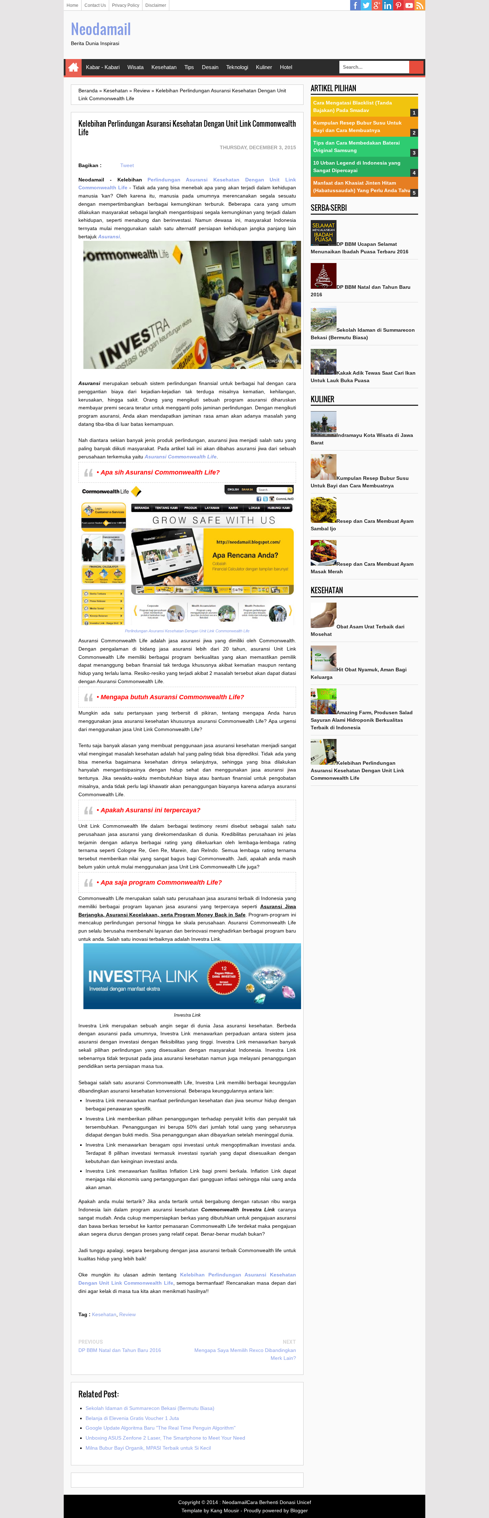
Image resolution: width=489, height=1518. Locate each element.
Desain (210, 67)
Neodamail (101, 28)
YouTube (409, 5)
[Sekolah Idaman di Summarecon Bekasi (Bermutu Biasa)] (324, 330)
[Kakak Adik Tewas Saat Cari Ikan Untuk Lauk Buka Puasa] (324, 373)
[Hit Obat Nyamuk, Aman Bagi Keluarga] (324, 669)
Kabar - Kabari (103, 67)
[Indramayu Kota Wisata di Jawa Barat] (324, 435)
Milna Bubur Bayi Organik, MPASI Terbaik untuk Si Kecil (148, 1448)
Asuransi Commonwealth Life (181, 456)
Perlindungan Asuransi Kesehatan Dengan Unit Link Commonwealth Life (187, 631)
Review (127, 1314)
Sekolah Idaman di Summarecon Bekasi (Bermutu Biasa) (150, 1408)
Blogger (299, 1510)
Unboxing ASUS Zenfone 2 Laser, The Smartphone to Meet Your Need (165, 1438)
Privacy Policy (125, 5)
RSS (420, 5)
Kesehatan (163, 67)
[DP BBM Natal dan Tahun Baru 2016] (324, 287)
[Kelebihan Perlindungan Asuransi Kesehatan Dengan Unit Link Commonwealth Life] (324, 763)
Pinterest (398, 5)
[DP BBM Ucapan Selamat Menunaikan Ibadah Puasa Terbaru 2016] (324, 244)
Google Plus (377, 5)
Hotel (286, 67)
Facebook (355, 5)
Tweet (127, 165)
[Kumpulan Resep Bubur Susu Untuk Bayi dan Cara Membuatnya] (324, 478)
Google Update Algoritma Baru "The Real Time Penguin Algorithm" (161, 1428)
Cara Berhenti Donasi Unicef (279, 1502)
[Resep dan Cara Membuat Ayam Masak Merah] (324, 564)
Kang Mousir (224, 1510)
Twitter (366, 5)
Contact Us (95, 5)
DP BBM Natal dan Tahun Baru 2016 (119, 1350)
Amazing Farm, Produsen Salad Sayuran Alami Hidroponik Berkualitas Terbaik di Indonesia (362, 720)
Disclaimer (155, 5)
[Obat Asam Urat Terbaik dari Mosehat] (324, 626)
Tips (189, 67)
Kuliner (264, 67)
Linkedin (387, 5)
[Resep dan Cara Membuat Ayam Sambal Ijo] (324, 521)
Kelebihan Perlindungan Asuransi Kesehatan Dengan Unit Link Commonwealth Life (357, 770)
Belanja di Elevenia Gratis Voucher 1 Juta (132, 1418)
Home (72, 5)
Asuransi (109, 236)
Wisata (135, 67)
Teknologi (237, 67)
